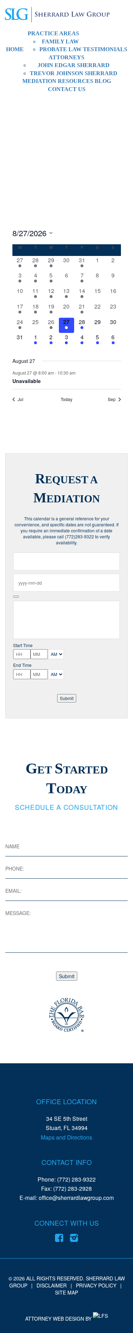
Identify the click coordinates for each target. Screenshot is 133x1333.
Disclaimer (52, 1285)
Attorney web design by (58, 1318)
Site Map (66, 1292)
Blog (103, 81)
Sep (112, 399)
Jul (20, 399)
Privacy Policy (96, 1285)
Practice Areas (53, 33)
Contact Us (66, 89)
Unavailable (26, 380)
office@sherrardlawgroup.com (76, 1197)
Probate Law (60, 49)
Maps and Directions (66, 1137)
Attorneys (66, 57)
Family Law (60, 41)
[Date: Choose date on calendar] (16, 597)
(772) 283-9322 (76, 1179)
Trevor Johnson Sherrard (73, 73)
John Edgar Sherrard (74, 65)
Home (15, 49)
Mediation (39, 81)
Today (66, 399)
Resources (75, 81)
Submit (66, 698)
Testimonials (105, 49)
